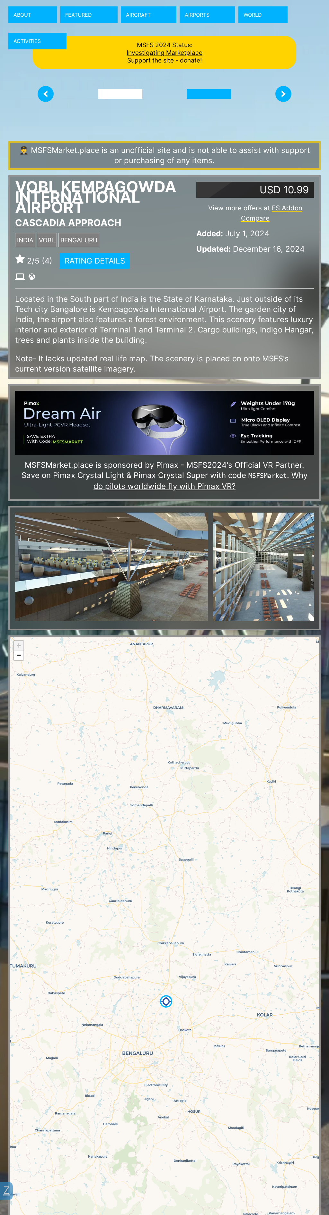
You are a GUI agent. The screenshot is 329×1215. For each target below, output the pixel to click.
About (22, 15)
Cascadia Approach (68, 222)
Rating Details (95, 260)
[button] (166, 1001)
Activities (27, 41)
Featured (78, 15)
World (253, 15)
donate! (191, 60)
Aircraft (138, 15)
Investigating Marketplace (164, 52)
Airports (197, 15)
